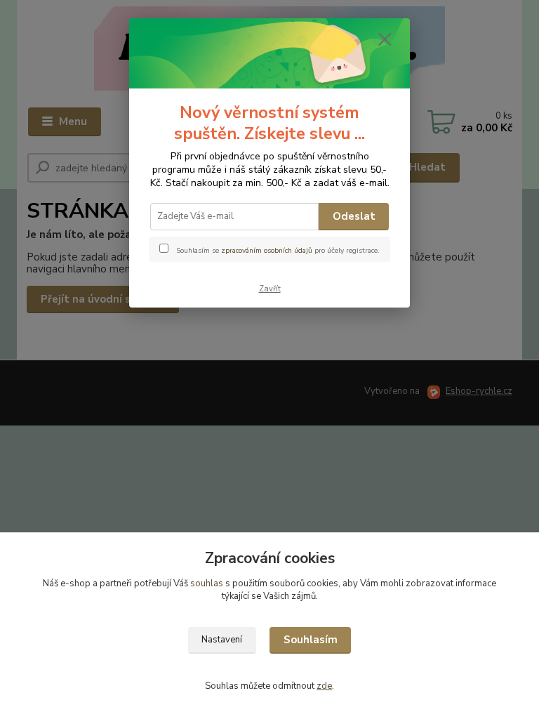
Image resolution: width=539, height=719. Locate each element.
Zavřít (270, 289)
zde (324, 686)
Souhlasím (311, 640)
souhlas (206, 583)
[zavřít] (384, 40)
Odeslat (354, 216)
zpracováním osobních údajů (266, 251)
